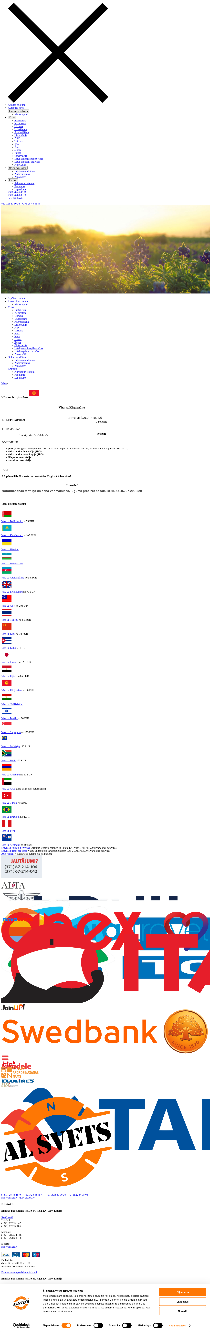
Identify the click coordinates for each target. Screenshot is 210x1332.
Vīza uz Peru (8, 830)
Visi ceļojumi (21, 114)
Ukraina (18, 126)
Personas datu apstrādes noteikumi (19, 1272)
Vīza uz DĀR (8, 760)
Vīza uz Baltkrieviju (12, 521)
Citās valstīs (20, 155)
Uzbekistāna (20, 129)
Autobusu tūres (16, 107)
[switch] (98, 1325)
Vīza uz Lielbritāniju (12, 591)
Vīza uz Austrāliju (11, 845)
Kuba (17, 147)
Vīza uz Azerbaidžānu (13, 577)
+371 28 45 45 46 (17, 192)
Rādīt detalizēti (177, 1325)
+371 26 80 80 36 (17, 195)
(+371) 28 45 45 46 (11, 1194)
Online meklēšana (17, 357)
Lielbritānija (20, 135)
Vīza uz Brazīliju (10, 816)
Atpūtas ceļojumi (16, 104)
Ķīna (17, 144)
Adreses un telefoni (24, 183)
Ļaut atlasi (183, 1301)
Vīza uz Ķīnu (8, 633)
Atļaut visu (183, 1292)
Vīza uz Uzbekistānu (12, 563)
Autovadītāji (20, 164)
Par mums (19, 186)
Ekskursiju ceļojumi (18, 301)
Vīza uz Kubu (9, 648)
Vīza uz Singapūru (11, 732)
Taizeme (18, 141)
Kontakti (12, 368)
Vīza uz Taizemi (10, 619)
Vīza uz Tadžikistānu (12, 704)
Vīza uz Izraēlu (9, 718)
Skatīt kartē (7, 1217)
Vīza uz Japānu (9, 662)
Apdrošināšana (22, 174)
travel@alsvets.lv (17, 198)
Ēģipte (17, 152)
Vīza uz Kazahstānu (12, 535)
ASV (17, 138)
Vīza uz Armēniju (10, 774)
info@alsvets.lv (9, 1197)
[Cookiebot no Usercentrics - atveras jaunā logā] (21, 1325)
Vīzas (11, 307)
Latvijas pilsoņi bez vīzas (27, 161)
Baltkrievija (20, 120)
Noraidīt (182, 1311)
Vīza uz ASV (8, 605)
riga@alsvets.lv (27, 1197)
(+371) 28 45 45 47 (33, 1194)
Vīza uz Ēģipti (9, 676)
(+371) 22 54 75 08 (78, 1194)
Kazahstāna (20, 123)
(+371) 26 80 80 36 (56, 1194)
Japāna (17, 150)
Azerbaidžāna (21, 132)
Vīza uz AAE (8, 788)
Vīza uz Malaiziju (10, 746)
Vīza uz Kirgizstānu (12, 690)
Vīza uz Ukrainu (10, 549)
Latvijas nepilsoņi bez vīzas (28, 158)
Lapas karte (20, 189)
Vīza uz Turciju (9, 802)
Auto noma (20, 177)
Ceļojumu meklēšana (25, 171)
